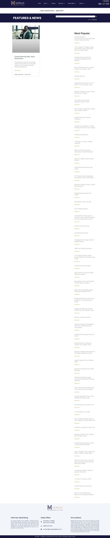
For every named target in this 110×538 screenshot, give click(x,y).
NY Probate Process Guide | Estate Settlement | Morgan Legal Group (84, 257)
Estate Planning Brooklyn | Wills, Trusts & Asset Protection (84, 443)
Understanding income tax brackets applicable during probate (82, 58)
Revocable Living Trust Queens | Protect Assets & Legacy (84, 282)
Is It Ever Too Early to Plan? (82, 479)
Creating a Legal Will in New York (84, 427)
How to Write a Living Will (82, 412)
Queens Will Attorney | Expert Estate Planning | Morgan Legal (84, 309)
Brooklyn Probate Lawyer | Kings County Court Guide (84, 92)
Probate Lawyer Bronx (81, 134)
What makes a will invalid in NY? (84, 405)
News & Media (71, 3)
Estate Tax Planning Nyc (81, 226)
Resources (60, 3)
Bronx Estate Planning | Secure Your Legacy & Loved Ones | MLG (84, 419)
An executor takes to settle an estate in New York (83, 471)
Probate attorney (79, 76)
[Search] (96, 16)
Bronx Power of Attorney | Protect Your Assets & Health (84, 109)
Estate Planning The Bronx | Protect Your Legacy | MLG (82, 343)
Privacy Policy (58, 536)
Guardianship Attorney (81, 233)
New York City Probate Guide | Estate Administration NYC (83, 290)
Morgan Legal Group (69, 536)
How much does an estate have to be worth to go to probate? (84, 388)
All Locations (76, 518)
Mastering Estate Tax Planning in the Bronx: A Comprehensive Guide (84, 300)
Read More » (18, 70)
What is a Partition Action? (82, 317)
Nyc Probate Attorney (81, 209)
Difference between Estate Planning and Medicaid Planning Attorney (84, 379)
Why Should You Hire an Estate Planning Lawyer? (83, 273)
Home (39, 3)
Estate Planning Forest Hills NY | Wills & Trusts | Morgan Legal (84, 83)
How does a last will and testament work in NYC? (81, 101)
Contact (81, 3)
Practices (53, 3)
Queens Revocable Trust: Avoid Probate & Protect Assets (84, 397)
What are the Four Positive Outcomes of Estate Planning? (83, 151)
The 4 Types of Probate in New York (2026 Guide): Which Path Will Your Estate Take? (84, 48)
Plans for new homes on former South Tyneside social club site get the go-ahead (84, 461)
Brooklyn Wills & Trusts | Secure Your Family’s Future (84, 435)
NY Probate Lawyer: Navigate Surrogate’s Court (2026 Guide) (84, 176)
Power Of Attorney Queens (82, 265)
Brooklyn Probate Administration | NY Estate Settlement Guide (84, 352)
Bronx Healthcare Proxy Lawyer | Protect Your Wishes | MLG (84, 68)
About (45, 3)
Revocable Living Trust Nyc (82, 202)
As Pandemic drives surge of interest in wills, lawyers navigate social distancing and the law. (84, 217)
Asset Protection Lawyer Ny (83, 486)
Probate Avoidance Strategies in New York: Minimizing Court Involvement (84, 325)
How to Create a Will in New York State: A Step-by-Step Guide (84, 452)
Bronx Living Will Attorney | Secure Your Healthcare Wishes (84, 493)
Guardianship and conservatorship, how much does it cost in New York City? (84, 38)
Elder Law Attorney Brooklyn (83, 248)
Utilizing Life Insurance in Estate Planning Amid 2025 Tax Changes (84, 126)
